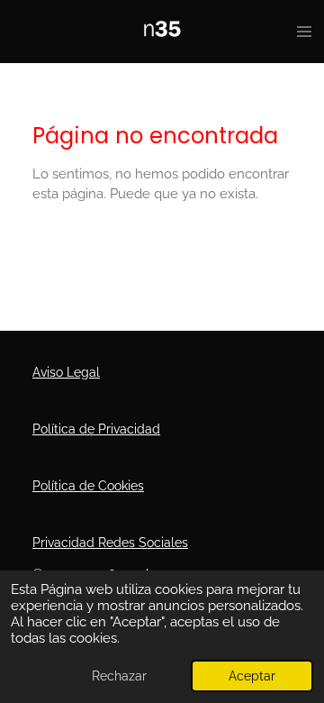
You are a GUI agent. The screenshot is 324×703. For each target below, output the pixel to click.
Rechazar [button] (119, 676)
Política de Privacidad (96, 429)
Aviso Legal (66, 372)
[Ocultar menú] (304, 31)
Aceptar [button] (252, 676)
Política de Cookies (88, 486)
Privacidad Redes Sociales (110, 542)
